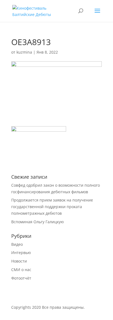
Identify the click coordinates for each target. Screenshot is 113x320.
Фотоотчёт (21, 278)
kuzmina (24, 52)
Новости (19, 261)
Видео (17, 244)
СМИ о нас (21, 269)
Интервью (21, 252)
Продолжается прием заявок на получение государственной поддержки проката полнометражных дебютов (52, 206)
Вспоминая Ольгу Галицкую (37, 221)
